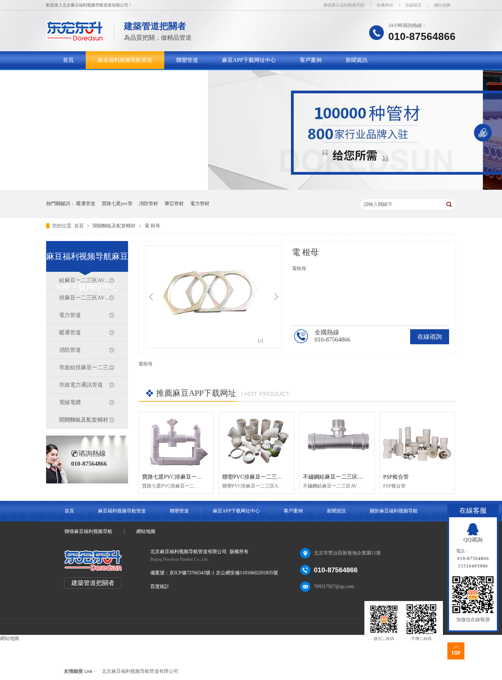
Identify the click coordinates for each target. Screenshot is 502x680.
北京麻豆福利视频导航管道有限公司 (140, 671)
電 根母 (152, 225)
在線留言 (413, 5)
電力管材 (199, 203)
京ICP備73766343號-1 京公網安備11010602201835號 (223, 572)
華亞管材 (174, 203)
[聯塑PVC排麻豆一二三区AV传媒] (256, 440)
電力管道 (70, 315)
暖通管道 (85, 203)
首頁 (68, 60)
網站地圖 (442, 5)
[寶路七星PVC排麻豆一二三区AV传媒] (176, 440)
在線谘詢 (429, 336)
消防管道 (70, 350)
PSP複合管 (396, 477)
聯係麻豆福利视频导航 (343, 5)
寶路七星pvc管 (117, 203)
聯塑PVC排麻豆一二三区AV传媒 (261, 477)
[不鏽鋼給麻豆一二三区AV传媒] (336, 440)
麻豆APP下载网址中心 (249, 60)
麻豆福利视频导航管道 (125, 60)
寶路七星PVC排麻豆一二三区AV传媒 (187, 477)
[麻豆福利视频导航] (75, 39)
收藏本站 (385, 5)
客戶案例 (311, 60)
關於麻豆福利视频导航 (90, 78)
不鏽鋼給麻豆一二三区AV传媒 (339, 477)
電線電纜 (70, 402)
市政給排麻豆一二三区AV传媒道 (86, 367)
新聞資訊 (356, 60)
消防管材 (148, 203)
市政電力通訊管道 (81, 385)
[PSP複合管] (417, 440)
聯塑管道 (187, 60)
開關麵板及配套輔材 (115, 225)
